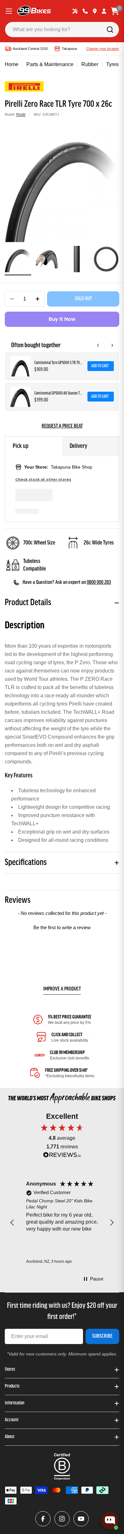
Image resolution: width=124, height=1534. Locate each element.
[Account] (104, 11)
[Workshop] (75, 11)
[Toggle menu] (9, 11)
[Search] (110, 29)
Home (11, 64)
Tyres (112, 64)
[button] (62, 926)
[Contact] (85, 11)
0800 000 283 (99, 582)
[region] (62, 1222)
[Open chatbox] (110, 1521)
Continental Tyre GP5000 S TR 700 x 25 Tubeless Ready (59, 363)
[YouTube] (81, 1518)
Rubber (89, 64)
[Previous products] (98, 345)
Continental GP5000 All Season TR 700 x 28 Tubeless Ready (59, 393)
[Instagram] (62, 1518)
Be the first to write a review (62, 927)
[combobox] (62, 29)
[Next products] (112, 345)
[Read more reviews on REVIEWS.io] (62, 1156)
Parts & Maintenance (49, 64)
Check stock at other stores (43, 479)
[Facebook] (43, 1518)
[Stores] (95, 11)
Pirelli (20, 114)
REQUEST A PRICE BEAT (62, 426)
